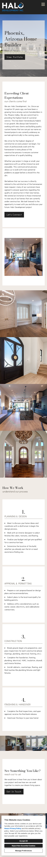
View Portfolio (15, 57)
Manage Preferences (23, 851)
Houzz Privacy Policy (12, 828)
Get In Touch (14, 791)
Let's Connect (14, 214)
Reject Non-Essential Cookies (23, 846)
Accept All (23, 841)
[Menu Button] (43, 4)
